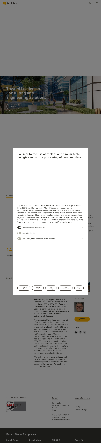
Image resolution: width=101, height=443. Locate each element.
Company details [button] (24, 288)
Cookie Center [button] (38, 288)
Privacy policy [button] (51, 288)
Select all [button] (79, 288)
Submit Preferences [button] (66, 288)
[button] (82, 228)
